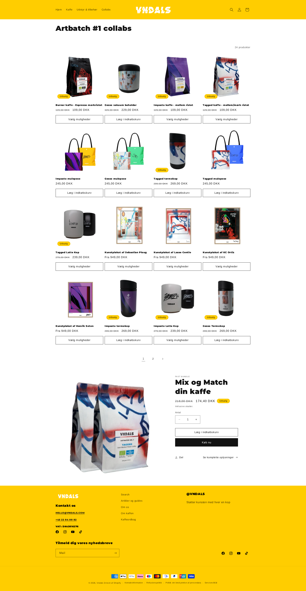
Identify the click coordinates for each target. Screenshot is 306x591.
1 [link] (143, 358)
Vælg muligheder (79, 119)
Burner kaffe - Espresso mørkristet (79, 105)
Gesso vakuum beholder (121, 105)
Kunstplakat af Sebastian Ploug (126, 252)
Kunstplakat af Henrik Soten (75, 326)
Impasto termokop (117, 326)
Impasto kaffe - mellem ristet (173, 105)
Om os (125, 507)
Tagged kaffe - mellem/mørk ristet (226, 105)
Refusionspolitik (154, 583)
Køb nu (206, 442)
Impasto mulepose (68, 178)
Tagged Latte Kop (67, 252)
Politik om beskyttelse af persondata (183, 583)
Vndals (100, 583)
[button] (232, 10)
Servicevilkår (211, 583)
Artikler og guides (131, 500)
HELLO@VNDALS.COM (70, 512)
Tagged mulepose (214, 178)
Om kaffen (127, 513)
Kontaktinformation (134, 583)
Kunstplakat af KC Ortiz (218, 252)
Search (125, 494)
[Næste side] (162, 359)
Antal (178, 412)
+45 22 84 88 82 (66, 519)
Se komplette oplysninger (218, 457)
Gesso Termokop (214, 326)
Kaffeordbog (128, 519)
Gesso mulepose (115, 178)
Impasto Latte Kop (166, 326)
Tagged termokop (166, 178)
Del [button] (181, 457)
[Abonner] (115, 553)
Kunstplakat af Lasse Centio (172, 252)
